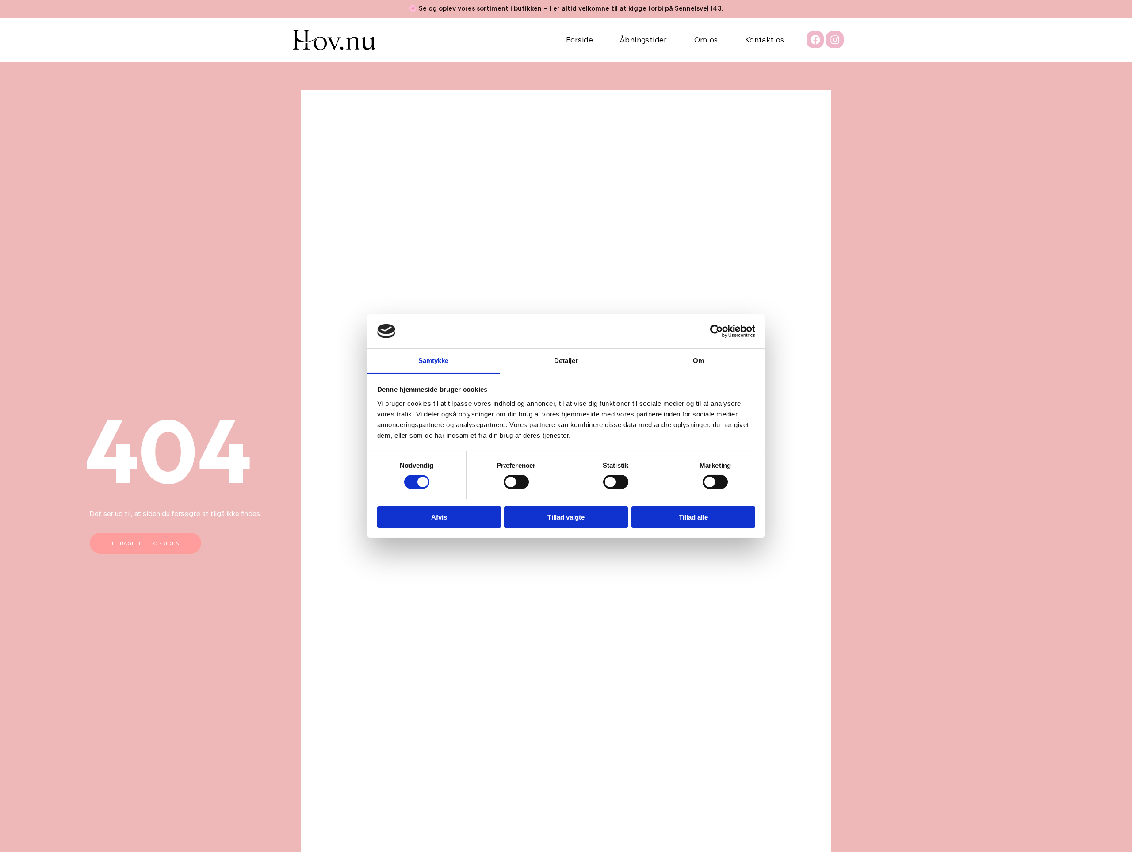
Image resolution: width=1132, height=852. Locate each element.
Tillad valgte (566, 516)
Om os (706, 39)
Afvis (439, 516)
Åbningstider (643, 39)
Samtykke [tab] (433, 360)
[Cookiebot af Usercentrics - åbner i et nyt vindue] (716, 331)
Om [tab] (698, 360)
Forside (579, 39)
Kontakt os (764, 39)
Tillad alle (693, 516)
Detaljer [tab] (566, 360)
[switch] (516, 482)
